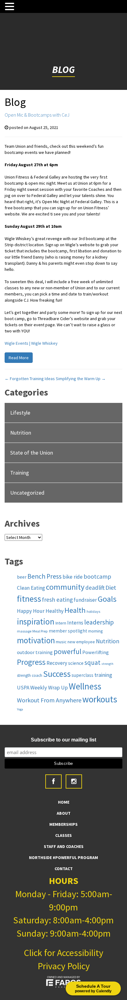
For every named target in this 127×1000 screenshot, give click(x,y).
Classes (63, 835)
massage (24, 631)
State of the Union (31, 452)
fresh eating (57, 599)
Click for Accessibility (63, 952)
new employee (81, 642)
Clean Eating (31, 587)
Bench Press (44, 576)
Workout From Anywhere (49, 700)
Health (75, 610)
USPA (23, 687)
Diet (110, 587)
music (61, 642)
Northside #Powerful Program (63, 857)
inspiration (35, 621)
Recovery (57, 663)
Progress (31, 662)
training (103, 674)
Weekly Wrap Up (49, 687)
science (76, 663)
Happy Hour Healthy (40, 611)
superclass (82, 675)
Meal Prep (40, 631)
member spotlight (68, 631)
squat (92, 662)
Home (63, 802)
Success (57, 674)
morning (95, 631)
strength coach (29, 675)
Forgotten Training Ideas (30, 378)
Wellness (85, 686)
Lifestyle (20, 412)
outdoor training (35, 652)
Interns (75, 622)
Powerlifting (95, 652)
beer (22, 577)
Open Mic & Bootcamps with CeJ (37, 115)
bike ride (73, 576)
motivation (36, 640)
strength (107, 664)
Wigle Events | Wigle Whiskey (31, 343)
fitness (29, 598)
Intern (60, 623)
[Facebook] (53, 781)
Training (19, 472)
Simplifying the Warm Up (81, 378)
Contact (64, 868)
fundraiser (85, 599)
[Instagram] (74, 781)
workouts (99, 699)
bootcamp (97, 576)
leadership (99, 622)
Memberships (63, 824)
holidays (93, 611)
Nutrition (20, 432)
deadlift (94, 587)
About (64, 813)
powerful (67, 651)
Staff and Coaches (64, 846)
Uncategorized (27, 492)
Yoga (20, 709)
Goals (107, 599)
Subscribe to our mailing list (63, 739)
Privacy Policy (64, 966)
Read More (19, 357)
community (65, 587)
